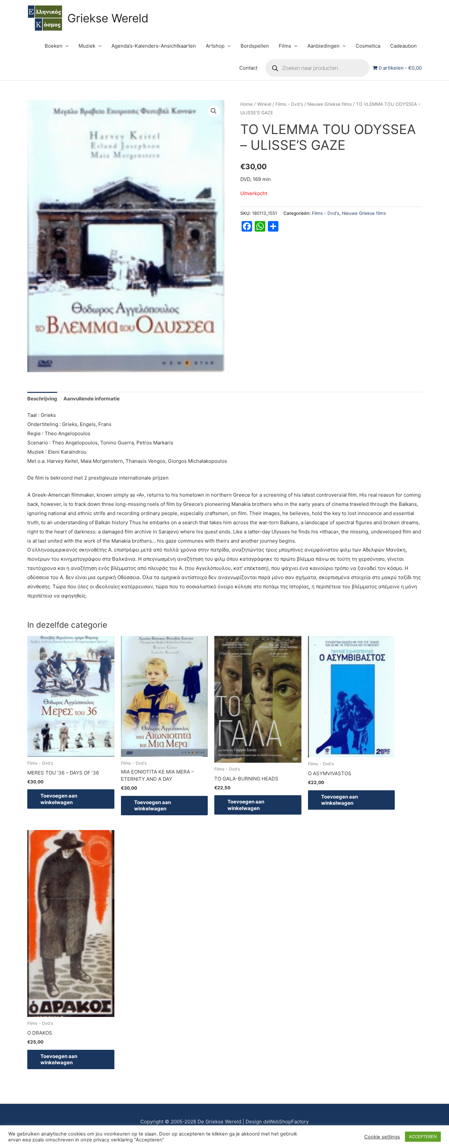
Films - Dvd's (289, 104)
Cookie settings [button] (382, 1137)
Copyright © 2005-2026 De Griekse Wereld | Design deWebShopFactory (224, 1121)
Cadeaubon (403, 46)
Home (246, 104)
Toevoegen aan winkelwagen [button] (58, 799)
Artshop (215, 46)
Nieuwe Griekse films (329, 104)
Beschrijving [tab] (42, 398)
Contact (248, 68)
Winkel (264, 104)
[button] (214, 111)
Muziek (87, 46)
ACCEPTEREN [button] (423, 1136)
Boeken (53, 46)
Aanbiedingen (323, 46)
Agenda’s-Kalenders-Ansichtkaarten (153, 46)
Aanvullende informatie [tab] (91, 398)
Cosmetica (368, 46)
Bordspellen (255, 46)
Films (285, 46)
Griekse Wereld (108, 18)
